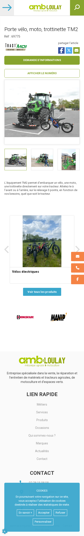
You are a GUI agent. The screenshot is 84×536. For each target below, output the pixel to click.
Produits (42, 420)
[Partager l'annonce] (76, 50)
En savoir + (25, 512)
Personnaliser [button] (43, 521)
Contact (42, 459)
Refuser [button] (60, 512)
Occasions (42, 427)
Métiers (42, 404)
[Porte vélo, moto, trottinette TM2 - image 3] (69, 159)
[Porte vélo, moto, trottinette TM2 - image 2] (42, 159)
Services (42, 412)
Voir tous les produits (42, 291)
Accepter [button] (44, 512)
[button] (42, 73)
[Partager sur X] (69, 50)
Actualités (42, 451)
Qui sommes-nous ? (42, 435)
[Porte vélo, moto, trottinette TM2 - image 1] (16, 159)
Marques (42, 443)
